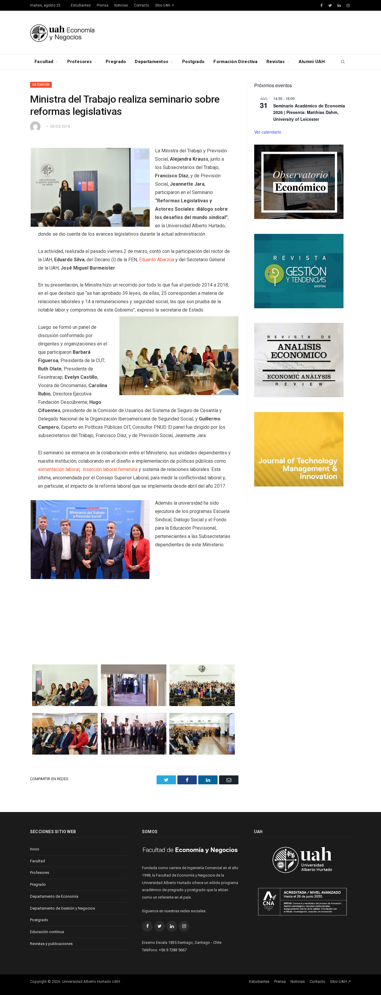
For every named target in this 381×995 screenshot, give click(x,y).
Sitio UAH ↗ (164, 5)
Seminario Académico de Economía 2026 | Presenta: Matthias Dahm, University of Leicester (309, 112)
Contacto (141, 5)
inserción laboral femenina (110, 469)
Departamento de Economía (54, 896)
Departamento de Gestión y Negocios (62, 908)
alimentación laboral (58, 469)
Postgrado (193, 61)
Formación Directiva (235, 61)
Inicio (34, 849)
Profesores (79, 61)
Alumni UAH (312, 61)
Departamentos (151, 61)
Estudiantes (81, 5)
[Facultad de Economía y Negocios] (62, 32)
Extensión (40, 84)
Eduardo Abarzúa (156, 259)
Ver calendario (267, 132)
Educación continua (47, 932)
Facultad (44, 61)
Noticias (121, 5)
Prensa (102, 5)
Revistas (275, 61)
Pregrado (116, 61)
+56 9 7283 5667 (173, 950)
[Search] (343, 61)
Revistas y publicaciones (51, 943)
